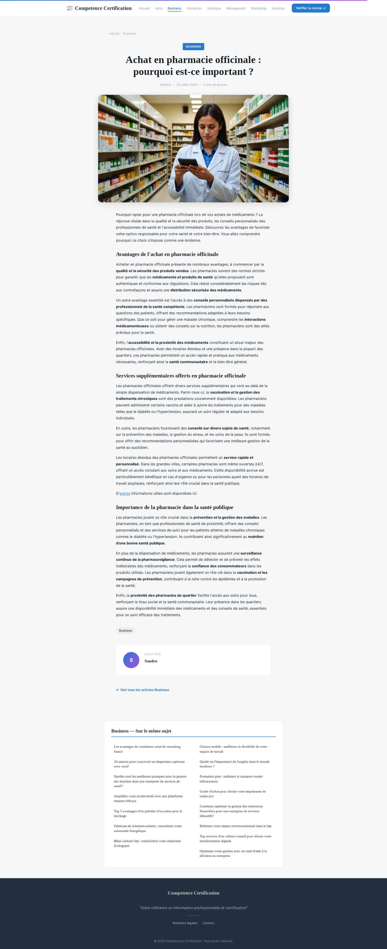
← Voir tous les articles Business (142, 690)
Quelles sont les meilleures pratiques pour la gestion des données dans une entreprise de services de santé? (150, 781)
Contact (208, 923)
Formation (194, 8)
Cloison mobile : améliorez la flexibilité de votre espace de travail (233, 749)
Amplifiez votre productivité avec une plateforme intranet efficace (148, 798)
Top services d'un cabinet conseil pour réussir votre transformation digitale (235, 838)
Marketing (258, 8)
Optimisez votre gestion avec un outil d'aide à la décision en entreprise (233, 853)
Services (278, 8)
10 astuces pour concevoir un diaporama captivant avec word (149, 764)
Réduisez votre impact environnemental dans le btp (235, 826)
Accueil (144, 8)
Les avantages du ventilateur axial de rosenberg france (147, 749)
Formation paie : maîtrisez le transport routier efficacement (231, 778)
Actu (158, 8)
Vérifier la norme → (311, 8)
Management (236, 8)
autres (125, 493)
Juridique (214, 8)
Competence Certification (99, 8)
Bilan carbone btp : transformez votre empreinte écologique (147, 843)
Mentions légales (185, 923)
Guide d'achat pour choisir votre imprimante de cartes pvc (233, 793)
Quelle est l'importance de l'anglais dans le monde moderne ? (235, 764)
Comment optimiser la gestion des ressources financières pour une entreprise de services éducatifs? (231, 811)
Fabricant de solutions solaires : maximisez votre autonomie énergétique (148, 828)
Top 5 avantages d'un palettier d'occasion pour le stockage (148, 813)
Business (174, 8)
